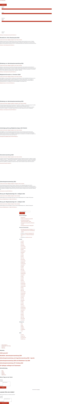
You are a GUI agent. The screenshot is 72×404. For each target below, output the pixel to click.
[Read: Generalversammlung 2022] (18, 152)
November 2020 (23, 293)
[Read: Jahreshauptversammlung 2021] (18, 179)
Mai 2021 (22, 287)
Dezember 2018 (23, 307)
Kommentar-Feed (23, 337)
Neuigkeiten (12, 76)
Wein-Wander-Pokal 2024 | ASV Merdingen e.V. (27, 229)
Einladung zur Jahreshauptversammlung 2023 (11, 101)
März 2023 (22, 269)
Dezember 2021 (23, 283)
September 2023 (23, 263)
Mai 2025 (22, 249)
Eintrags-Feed (23, 336)
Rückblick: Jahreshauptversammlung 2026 (27, 218)
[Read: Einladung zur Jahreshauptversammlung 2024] (18, 61)
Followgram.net (23, 234)
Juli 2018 (22, 311)
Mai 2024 (22, 256)
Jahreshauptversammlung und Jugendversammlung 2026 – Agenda (17, 358)
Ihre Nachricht (2, 401)
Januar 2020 (22, 300)
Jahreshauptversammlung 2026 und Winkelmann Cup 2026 (15, 360)
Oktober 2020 (23, 294)
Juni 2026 (22, 241)
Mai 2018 (22, 314)
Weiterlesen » (8, 71)
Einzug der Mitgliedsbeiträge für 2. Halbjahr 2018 (12, 193)
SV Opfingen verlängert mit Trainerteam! (10, 365)
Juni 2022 (22, 277)
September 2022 (23, 273)
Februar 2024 (23, 259)
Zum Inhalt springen (2, 0)
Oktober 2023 (23, 262)
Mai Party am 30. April (29, 237)
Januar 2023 (22, 270)
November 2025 (23, 248)
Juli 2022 (22, 276)
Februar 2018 (23, 318)
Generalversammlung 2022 (7, 154)
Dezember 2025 (23, 246)
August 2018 (22, 310)
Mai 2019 (22, 304)
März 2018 (22, 317)
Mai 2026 (22, 242)
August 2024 (22, 252)
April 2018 (22, 315)
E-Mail (1, 396)
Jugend (22, 325)
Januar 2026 (22, 245)
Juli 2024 (22, 253)
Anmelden (22, 334)
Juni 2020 (22, 297)
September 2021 (23, 286)
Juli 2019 (22, 301)
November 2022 (23, 272)
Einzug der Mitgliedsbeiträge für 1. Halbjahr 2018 (12, 201)
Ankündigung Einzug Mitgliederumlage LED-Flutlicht (13, 128)
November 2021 (23, 284)
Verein (15, 76)
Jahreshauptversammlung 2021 (8, 181)
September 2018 (23, 308)
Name (1, 379)
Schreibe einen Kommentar (3, 76)
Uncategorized (16, 103)
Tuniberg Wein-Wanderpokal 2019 (29, 233)
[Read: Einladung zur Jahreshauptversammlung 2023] (18, 99)
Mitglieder (9, 76)
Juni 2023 (22, 266)
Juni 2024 (22, 255)
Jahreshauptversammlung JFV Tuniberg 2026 (27, 225)
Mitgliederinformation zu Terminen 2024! (10, 74)
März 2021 (22, 290)
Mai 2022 (22, 279)
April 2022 (22, 280)
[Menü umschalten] (27, 9)
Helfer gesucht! (23, 217)
